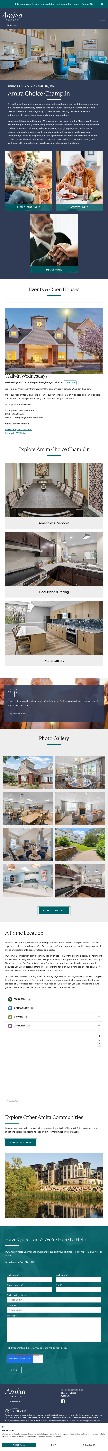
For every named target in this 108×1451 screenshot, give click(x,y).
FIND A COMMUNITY (21, 1142)
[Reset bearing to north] (99, 1044)
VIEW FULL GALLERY (54, 910)
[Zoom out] (99, 1040)
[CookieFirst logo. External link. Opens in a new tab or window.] (3, 1427)
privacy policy (60, 1348)
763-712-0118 (27, 1262)
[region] (54, 1068)
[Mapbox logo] (12, 1100)
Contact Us (87, 4)
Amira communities (24, 1415)
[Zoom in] (99, 1036)
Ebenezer (88, 1418)
